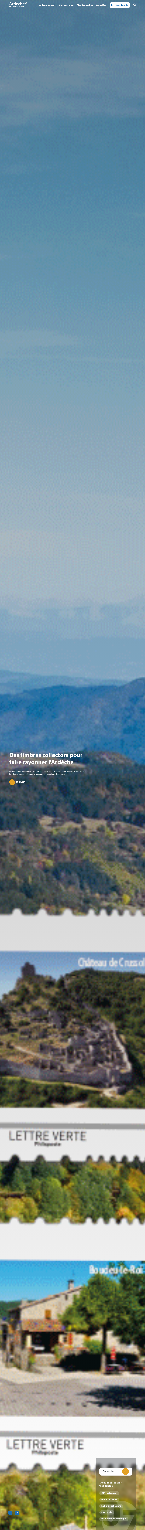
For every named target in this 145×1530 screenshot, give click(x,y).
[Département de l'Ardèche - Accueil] (18, 5)
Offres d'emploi (109, 1493)
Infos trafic (106, 1512)
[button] (134, 5)
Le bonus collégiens (111, 1506)
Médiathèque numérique (113, 1519)
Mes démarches (85, 5)
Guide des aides (121, 5)
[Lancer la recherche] (125, 1471)
